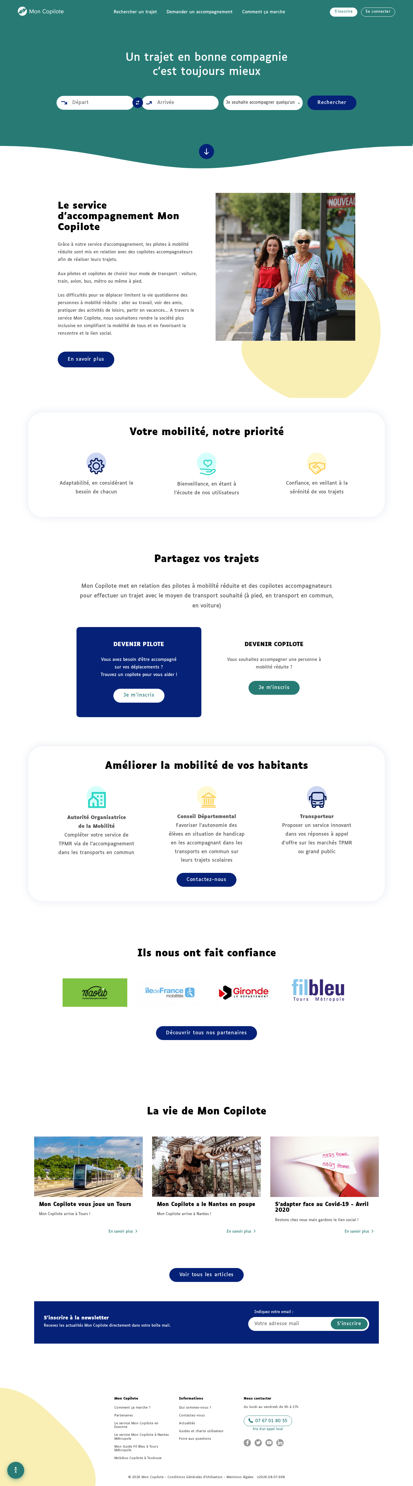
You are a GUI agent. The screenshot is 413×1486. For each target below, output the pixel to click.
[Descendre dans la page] (206, 151)
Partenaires (123, 1415)
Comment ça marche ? (132, 1407)
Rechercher (331, 102)
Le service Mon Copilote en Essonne (136, 1425)
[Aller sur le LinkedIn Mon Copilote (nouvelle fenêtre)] (280, 1442)
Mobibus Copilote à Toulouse (137, 1458)
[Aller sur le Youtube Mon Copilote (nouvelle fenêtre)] (269, 1442)
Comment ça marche (263, 12)
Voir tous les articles (206, 1274)
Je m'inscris (138, 695)
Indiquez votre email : (273, 1312)
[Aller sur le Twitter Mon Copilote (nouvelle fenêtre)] (258, 1442)
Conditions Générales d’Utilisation (195, 1477)
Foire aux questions (195, 1438)
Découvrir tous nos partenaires (206, 1033)
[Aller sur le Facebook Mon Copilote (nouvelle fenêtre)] (247, 1442)
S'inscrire (344, 12)
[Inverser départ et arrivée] (137, 102)
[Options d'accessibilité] (15, 1470)
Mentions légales (239, 1477)
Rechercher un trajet (135, 12)
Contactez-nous (206, 879)
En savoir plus (86, 359)
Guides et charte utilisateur (201, 1431)
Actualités (187, 1423)
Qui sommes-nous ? (195, 1407)
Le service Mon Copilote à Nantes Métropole (141, 1436)
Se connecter (378, 12)
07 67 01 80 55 (270, 1421)
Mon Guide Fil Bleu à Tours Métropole (136, 1448)
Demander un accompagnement (200, 12)
